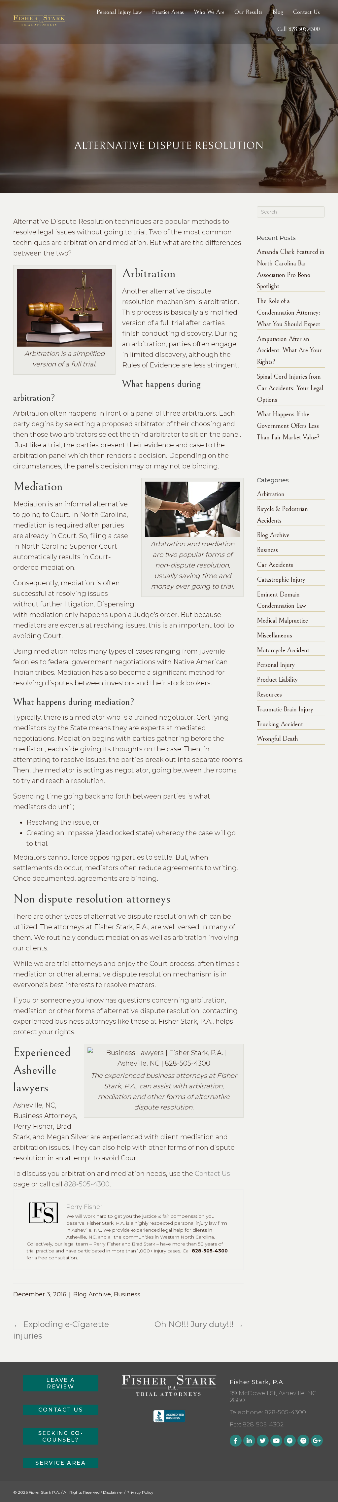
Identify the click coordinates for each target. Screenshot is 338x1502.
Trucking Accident (280, 724)
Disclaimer (113, 1492)
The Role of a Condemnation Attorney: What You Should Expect (288, 312)
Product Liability (277, 680)
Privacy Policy (139, 1492)
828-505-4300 (87, 1184)
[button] (60, 1383)
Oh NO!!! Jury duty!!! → (199, 1324)
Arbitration (271, 494)
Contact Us (212, 1174)
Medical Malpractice (282, 621)
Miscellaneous (274, 635)
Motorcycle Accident (283, 650)
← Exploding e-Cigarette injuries (61, 1330)
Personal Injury (276, 665)
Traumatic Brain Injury (285, 709)
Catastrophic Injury (281, 580)
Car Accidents (275, 565)
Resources (269, 695)
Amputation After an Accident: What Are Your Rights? (289, 350)
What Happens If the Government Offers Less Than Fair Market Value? (288, 426)
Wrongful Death (277, 739)
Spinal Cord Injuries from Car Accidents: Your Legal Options (290, 388)
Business (127, 1294)
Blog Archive (92, 1294)
